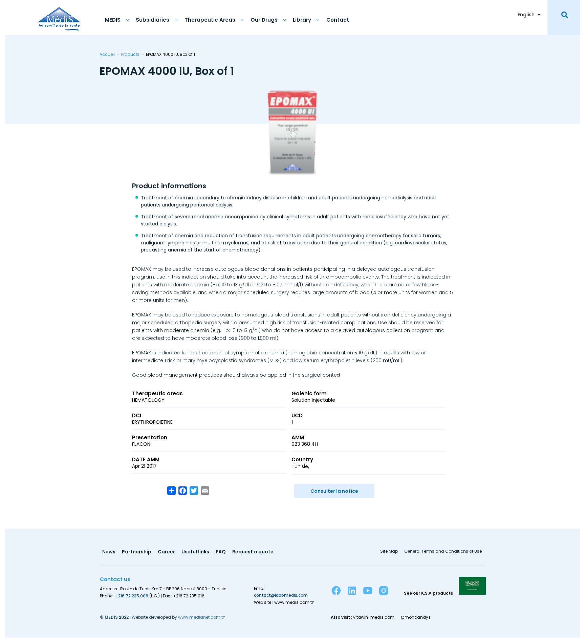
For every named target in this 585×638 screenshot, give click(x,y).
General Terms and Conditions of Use (443, 551)
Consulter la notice (334, 491)
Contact (337, 19)
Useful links (195, 552)
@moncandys (415, 617)
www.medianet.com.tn (201, 617)
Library (302, 19)
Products (130, 54)
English (526, 14)
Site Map (389, 551)
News (108, 552)
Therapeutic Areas (210, 19)
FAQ (221, 552)
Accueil (107, 54)
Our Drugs (264, 19)
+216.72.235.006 (131, 596)
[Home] (59, 15)
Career (166, 552)
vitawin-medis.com (373, 617)
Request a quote (253, 552)
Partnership (136, 552)
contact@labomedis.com (281, 595)
